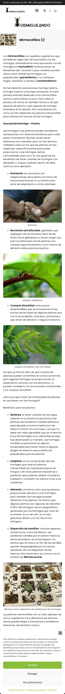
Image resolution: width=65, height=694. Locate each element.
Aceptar (32, 664)
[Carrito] (55, 11)
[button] (60, 633)
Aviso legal (52, 690)
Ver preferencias (32, 682)
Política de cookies (16, 690)
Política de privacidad (36, 690)
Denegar (32, 673)
